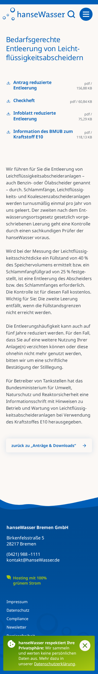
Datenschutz (18, 610)
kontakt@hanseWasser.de (33, 560)
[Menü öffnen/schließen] (88, 14)
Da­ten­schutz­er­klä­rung (54, 663)
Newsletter (16, 627)
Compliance (17, 618)
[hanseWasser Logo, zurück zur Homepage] (33, 14)
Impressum (17, 601)
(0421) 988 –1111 (23, 554)
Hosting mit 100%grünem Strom (30, 580)
